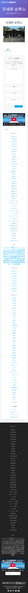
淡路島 (13, 161)
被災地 (14, 260)
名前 (14, 86)
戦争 (6, 255)
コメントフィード (14, 414)
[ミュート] (21, 124)
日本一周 (13, 230)
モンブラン (13, 216)
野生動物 (21, 262)
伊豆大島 (13, 146)
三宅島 (12, 144)
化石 (13, 238)
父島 (13, 156)
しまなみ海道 (13, 164)
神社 (18, 258)
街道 (10, 260)
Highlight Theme (10, 588)
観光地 (16, 550)
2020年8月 (14, 283)
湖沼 (23, 256)
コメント (14, 68)
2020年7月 (14, 286)
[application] (14, 119)
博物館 (20, 251)
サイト (14, 99)
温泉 (19, 256)
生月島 (13, 168)
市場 (15, 253)
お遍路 (13, 223)
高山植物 (16, 264)
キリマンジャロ (13, 211)
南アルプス (13, 203)
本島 (13, 181)
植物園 (5, 256)
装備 (18, 260)
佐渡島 (13, 159)
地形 (13, 233)
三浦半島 (13, 139)
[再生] (5, 124)
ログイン (14, 409)
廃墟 (18, 253)
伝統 (13, 251)
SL (8, 247)
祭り (21, 258)
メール (14, 93)
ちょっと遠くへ (13, 220)
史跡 (22, 541)
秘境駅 (19, 549)
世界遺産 (8, 251)
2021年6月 (14, 276)
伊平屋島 (13, 183)
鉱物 (13, 235)
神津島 (13, 151)
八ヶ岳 (13, 206)
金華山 (13, 136)
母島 (13, 154)
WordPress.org (14, 417)
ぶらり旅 (13, 218)
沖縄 (13, 178)
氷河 (8, 256)
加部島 (13, 176)
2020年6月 (14, 288)
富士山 (13, 208)
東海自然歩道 (13, 225)
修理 (16, 251)
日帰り (13, 198)
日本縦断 (13, 228)
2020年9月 (14, 281)
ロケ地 (17, 249)
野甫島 (13, 186)
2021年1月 (14, 278)
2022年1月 (14, 271)
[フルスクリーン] (23, 124)
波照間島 (13, 193)
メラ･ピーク (13, 213)
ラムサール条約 (10, 249)
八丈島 (13, 149)
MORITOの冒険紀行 (8, 2)
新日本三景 (10, 254)
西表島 (12, 191)
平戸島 (13, 166)
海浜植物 (14, 256)
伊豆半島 (13, 141)
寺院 (8, 253)
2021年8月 (14, 273)
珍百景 (13, 258)
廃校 (22, 253)
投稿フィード (14, 412)
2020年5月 (14, 291)
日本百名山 (21, 255)
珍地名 (7, 258)
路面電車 (8, 262)
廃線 (20, 543)
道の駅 (14, 262)
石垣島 (12, 188)
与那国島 (13, 196)
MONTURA (13, 240)
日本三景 (15, 254)
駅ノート (10, 264)
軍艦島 (13, 171)
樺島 (13, 173)
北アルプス (13, 201)
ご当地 (11, 247)
